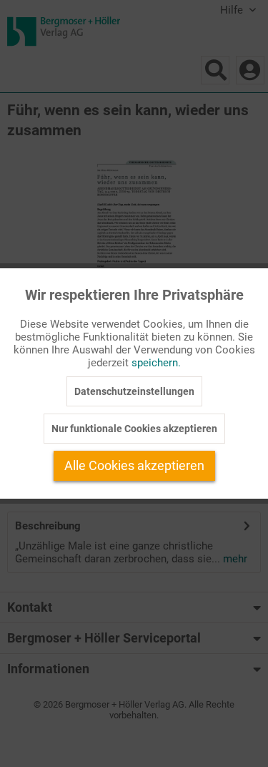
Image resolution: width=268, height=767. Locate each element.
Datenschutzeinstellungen (134, 391)
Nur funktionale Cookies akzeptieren (134, 428)
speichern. (156, 362)
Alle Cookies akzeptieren (134, 465)
